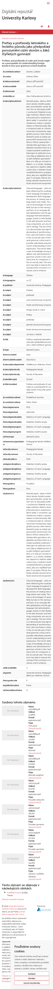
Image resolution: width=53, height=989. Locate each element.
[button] (41, 26)
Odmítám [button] (31, 978)
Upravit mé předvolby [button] (32, 982)
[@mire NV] (44, 909)
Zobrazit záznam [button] (9, 32)
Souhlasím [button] (32, 973)
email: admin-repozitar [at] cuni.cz (13, 913)
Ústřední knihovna (9, 908)
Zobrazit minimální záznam (13, 38)
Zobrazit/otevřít (34, 728)
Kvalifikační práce (14, 892)
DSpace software (9, 975)
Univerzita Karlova (16, 906)
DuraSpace (6, 981)
